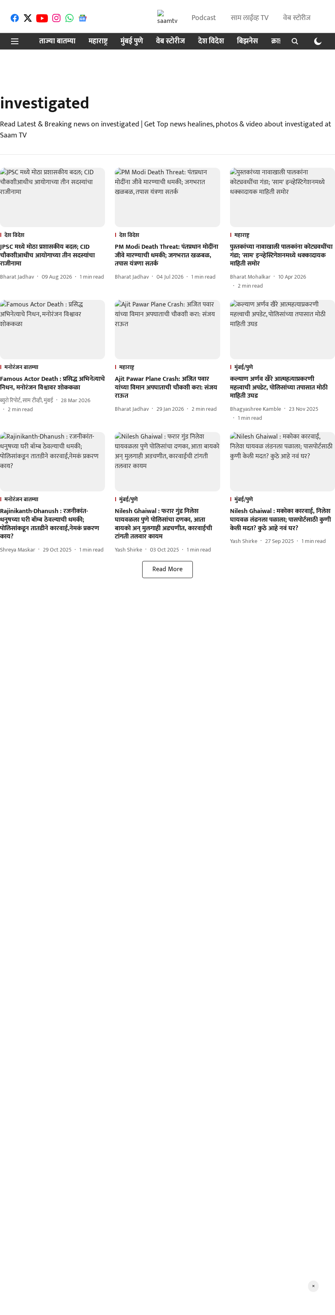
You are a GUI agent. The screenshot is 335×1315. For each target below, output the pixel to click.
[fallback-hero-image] (52, 197)
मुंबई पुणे (132, 41)
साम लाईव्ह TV (249, 18)
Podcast (204, 18)
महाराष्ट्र (98, 41)
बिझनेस (247, 41)
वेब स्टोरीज (296, 18)
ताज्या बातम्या (57, 41)
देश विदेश (211, 41)
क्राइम (279, 41)
